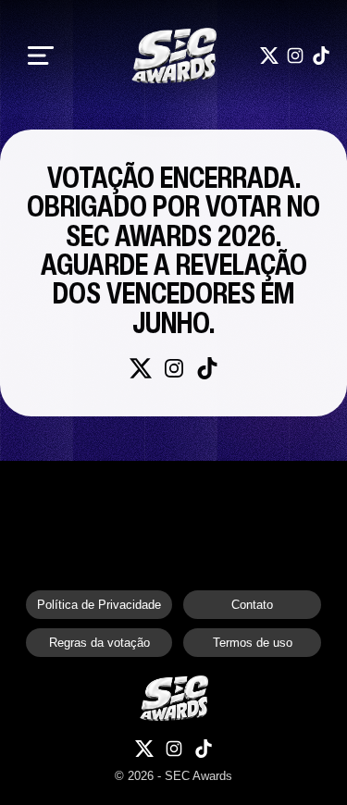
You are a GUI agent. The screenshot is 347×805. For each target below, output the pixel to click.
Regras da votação (99, 643)
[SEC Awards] (174, 55)
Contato (252, 605)
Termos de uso (252, 643)
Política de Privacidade (99, 605)
